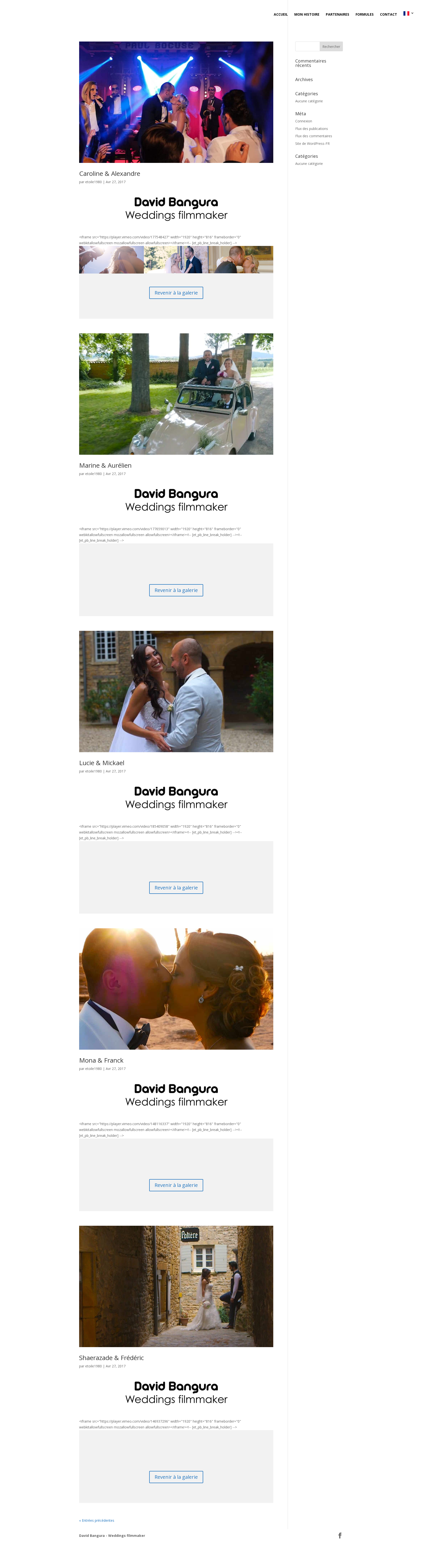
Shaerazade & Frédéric (111, 1357)
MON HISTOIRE (306, 15)
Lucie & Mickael (101, 762)
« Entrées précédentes (96, 1520)
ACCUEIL (281, 15)
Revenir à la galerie (176, 292)
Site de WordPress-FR (312, 143)
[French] (408, 19)
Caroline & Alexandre (109, 173)
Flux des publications (311, 128)
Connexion (303, 121)
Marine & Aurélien (105, 465)
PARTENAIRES (337, 15)
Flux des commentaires (313, 136)
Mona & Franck (101, 1060)
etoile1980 (93, 182)
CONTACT (388, 15)
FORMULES (365, 15)
